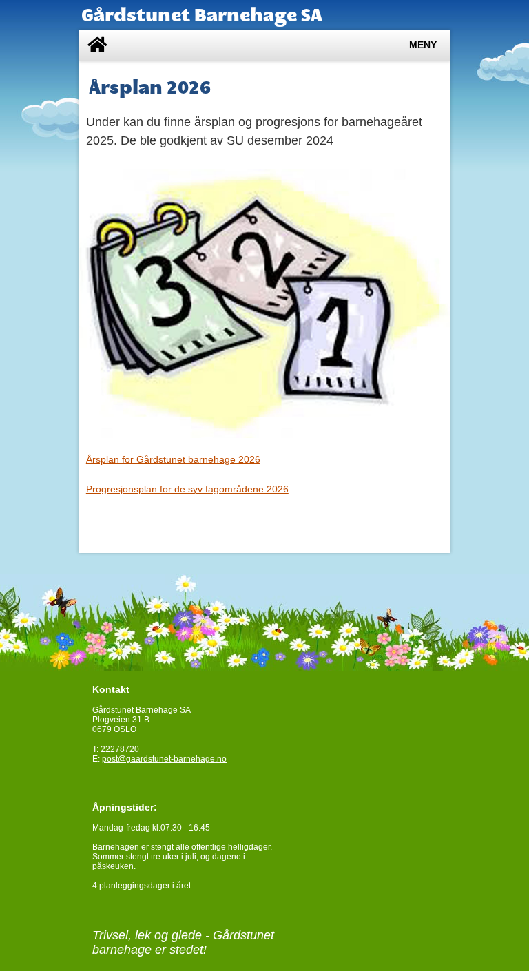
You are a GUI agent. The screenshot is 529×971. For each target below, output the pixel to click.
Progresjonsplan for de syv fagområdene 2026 (187, 488)
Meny (423, 45)
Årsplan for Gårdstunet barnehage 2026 (173, 459)
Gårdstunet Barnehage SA (201, 15)
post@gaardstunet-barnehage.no (164, 759)
